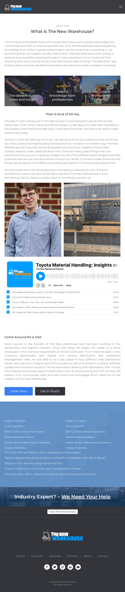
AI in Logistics (14, 426)
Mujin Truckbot (15, 420)
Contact (103, 556)
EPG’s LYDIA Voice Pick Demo (24, 431)
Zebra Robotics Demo (19, 437)
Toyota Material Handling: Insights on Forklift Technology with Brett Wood (55, 457)
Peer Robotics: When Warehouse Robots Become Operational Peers (50, 474)
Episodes (55, 556)
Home (21, 556)
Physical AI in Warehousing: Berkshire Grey (34, 463)
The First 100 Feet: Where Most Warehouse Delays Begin (43, 452)
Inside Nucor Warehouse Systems (27, 442)
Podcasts (37, 556)
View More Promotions (62, 511)
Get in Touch (50, 391)
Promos (72, 556)
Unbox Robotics (15, 447)
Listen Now (18, 391)
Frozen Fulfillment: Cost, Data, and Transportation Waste (43, 468)
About (88, 556)
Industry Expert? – (62, 497)
